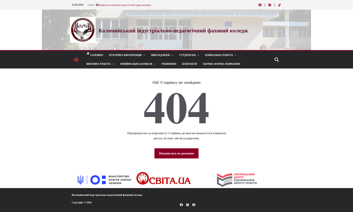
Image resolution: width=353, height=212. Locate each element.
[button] (143, 55)
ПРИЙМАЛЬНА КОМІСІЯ (136, 64)
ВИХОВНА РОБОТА (98, 64)
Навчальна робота (219, 55)
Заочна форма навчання (221, 64)
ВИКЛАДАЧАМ (160, 55)
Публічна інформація (125, 55)
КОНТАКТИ (189, 64)
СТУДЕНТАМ (187, 55)
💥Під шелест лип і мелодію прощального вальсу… (124, 3)
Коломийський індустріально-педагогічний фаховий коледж (107, 195)
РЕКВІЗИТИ (169, 64)
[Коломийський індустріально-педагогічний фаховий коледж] (76, 60)
